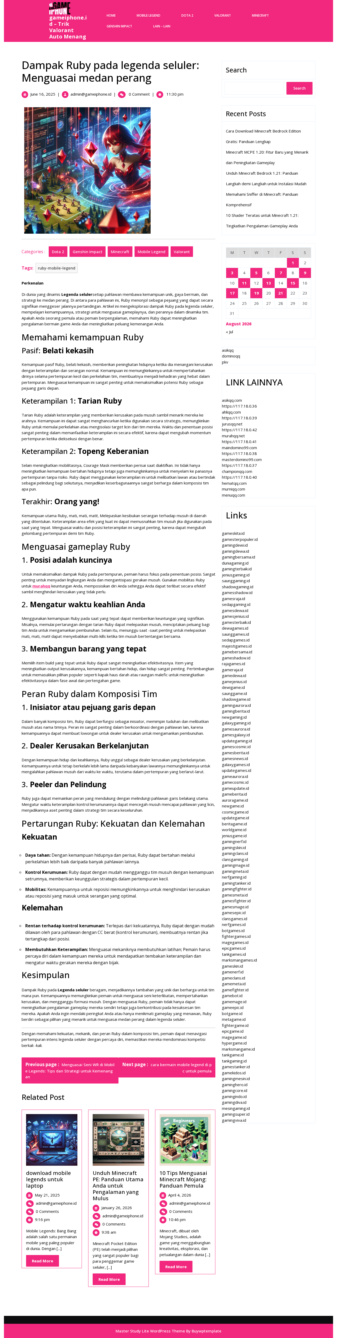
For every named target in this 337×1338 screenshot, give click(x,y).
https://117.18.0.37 (239, 465)
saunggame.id (234, 693)
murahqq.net (233, 435)
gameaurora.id (235, 776)
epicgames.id (234, 948)
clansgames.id (234, 918)
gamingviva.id (234, 1120)
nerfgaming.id (234, 877)
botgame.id (232, 1013)
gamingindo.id (234, 1096)
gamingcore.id (234, 1090)
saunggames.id (235, 634)
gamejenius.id (234, 681)
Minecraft (260, 15)
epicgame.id (233, 1031)
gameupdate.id (235, 788)
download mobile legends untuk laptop (48, 1179)
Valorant (222, 15)
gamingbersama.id (238, 557)
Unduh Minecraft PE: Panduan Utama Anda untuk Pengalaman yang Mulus (118, 1185)
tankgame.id (233, 1054)
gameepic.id (233, 1007)
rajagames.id (233, 663)
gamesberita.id (235, 752)
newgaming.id (234, 717)
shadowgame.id (236, 699)
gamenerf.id (233, 971)
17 (232, 293)
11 (244, 283)
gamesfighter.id (236, 900)
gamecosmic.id (235, 782)
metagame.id (234, 1019)
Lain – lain (161, 26)
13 (268, 283)
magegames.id (235, 942)
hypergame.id (234, 1043)
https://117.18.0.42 (239, 429)
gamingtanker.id (236, 883)
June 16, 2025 (42, 94)
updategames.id (236, 770)
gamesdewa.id (235, 610)
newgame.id (233, 805)
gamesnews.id (235, 758)
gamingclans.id (235, 853)
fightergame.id (235, 1025)
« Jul (229, 331)
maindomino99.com (239, 447)
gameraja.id (232, 669)
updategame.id (235, 817)
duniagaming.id (235, 563)
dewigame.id (233, 687)
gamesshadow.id (237, 592)
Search (236, 69)
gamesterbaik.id (236, 622)
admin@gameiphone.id (91, 94)
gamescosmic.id (236, 746)
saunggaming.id (236, 580)
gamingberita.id (236, 711)
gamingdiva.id (234, 1102)
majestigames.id (237, 646)
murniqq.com (233, 489)
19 (256, 293)
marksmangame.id (238, 1049)
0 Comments (47, 1211)
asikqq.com (232, 400)
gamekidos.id (234, 1072)
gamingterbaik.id (237, 568)
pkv (225, 362)
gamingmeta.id (235, 871)
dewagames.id (235, 628)
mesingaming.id (236, 1108)
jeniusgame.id (234, 835)
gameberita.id (234, 794)
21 (280, 293)
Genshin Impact (119, 26)
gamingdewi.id (235, 545)
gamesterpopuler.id (240, 539)
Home (111, 15)
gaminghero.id (234, 1084)
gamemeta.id (234, 983)
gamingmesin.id (236, 1078)
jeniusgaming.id (236, 574)
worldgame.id (234, 829)
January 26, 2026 (116, 1207)
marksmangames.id (239, 960)
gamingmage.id (235, 865)
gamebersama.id (237, 651)
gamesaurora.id (236, 729)
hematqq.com (234, 483)
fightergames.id (236, 936)
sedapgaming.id (236, 604)
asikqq (228, 350)
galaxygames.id (236, 764)
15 (292, 283)
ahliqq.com (231, 412)
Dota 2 (187, 15)
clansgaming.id (235, 859)
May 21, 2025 (47, 1195)
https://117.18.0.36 (239, 406)
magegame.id (234, 1037)
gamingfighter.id (236, 888)
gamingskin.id (234, 847)
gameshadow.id (236, 657)
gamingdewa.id (235, 551)
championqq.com (237, 471)
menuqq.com (233, 495)
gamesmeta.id (235, 895)
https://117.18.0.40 (239, 477)
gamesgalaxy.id (236, 734)
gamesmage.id (235, 906)
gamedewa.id (234, 675)
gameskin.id (232, 966)
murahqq (41, 586)
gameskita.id (233, 533)
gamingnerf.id (234, 841)
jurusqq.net (232, 424)
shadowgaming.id (237, 586)
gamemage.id (234, 1001)
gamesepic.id (234, 912)
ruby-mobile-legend (56, 268)
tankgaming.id (234, 1060)
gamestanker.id (236, 1066)
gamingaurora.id (236, 705)
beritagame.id (234, 823)
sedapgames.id (236, 640)
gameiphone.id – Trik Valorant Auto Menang (68, 27)
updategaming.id (237, 740)
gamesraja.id (233, 598)
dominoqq (231, 356)
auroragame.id (235, 800)
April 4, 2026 (179, 1195)
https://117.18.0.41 (239, 441)
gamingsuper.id (236, 1114)
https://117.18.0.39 (239, 417)
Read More (45, 1262)
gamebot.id (232, 995)
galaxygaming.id (236, 723)
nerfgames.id (234, 924)
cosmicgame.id (235, 812)
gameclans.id (233, 978)
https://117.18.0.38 (239, 453)
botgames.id (233, 930)
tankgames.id (234, 954)
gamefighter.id (235, 989)
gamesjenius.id (235, 616)
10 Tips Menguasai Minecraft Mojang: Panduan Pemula (183, 1179)
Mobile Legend (148, 15)
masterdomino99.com (242, 459)
